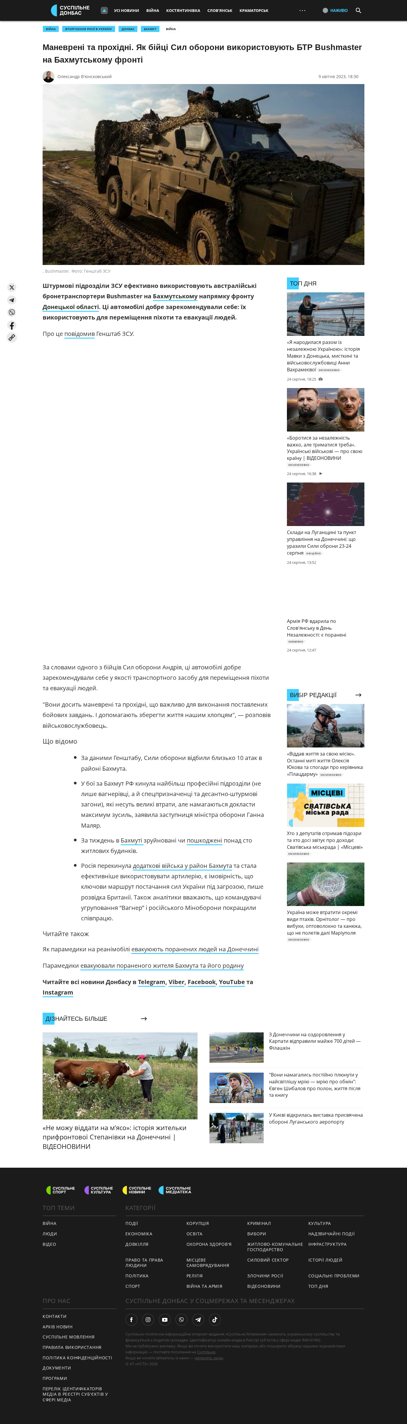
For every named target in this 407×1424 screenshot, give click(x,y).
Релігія (195, 1276)
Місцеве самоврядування (208, 1262)
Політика (137, 1276)
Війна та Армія (205, 1286)
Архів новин (58, 1327)
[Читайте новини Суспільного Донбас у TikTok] (215, 1320)
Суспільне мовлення (69, 1337)
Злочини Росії (265, 1276)
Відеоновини (264, 1286)
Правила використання (72, 1347)
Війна (152, 10)
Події (131, 1223)
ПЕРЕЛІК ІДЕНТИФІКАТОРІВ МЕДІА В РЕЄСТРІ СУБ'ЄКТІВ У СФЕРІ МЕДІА (75, 1394)
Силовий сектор (268, 1260)
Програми (55, 1378)
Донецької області (71, 307)
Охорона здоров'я (209, 1244)
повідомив (79, 334)
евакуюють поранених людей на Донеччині (195, 949)
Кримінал (259, 1223)
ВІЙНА (51, 29)
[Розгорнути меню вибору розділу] (104, 10)
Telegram (151, 982)
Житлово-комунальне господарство (275, 1247)
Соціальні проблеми (334, 1276)
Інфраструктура (327, 1244)
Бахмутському (175, 296)
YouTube (232, 982)
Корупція (198, 1223)
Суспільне (206, 1352)
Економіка (138, 1234)
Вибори (256, 1234)
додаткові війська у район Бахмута (182, 866)
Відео (49, 1244)
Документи (57, 1368)
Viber (176, 982)
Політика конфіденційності (77, 1358)
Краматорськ (254, 10)
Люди (50, 1234)
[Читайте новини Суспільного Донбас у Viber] (181, 1320)
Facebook (202, 982)
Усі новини (126, 10)
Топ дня (318, 1286)
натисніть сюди (209, 1358)
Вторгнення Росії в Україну (88, 29)
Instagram (58, 992)
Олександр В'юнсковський (85, 76)
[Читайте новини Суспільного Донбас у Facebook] (131, 1320)
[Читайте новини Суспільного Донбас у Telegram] (198, 1320)
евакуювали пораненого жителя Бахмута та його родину (162, 965)
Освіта (195, 1234)
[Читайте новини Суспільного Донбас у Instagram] (148, 1320)
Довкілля (137, 1244)
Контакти (55, 1316)
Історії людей (325, 1260)
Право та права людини (144, 1262)
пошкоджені (204, 840)
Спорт (132, 1286)
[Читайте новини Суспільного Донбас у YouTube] (165, 1320)
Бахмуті (132, 840)
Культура (319, 1223)
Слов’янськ (219, 10)
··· (302, 10)
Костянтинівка (183, 10)
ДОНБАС (128, 29)
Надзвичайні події (331, 1234)
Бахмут (150, 29)
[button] (12, 287)
